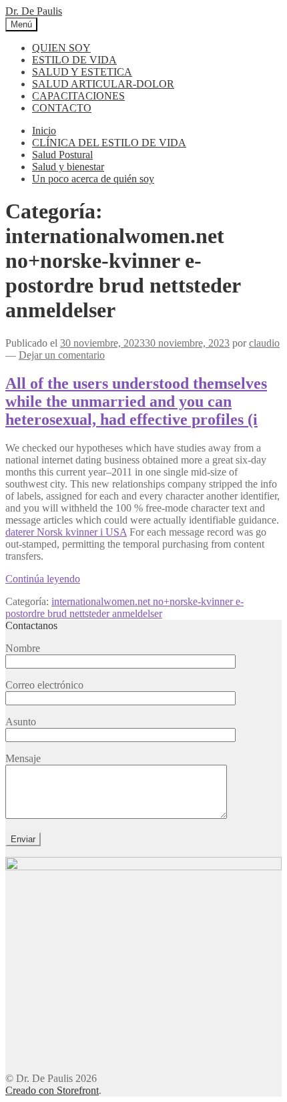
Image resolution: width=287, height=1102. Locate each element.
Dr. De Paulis (33, 11)
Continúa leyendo (42, 578)
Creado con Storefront (52, 1090)
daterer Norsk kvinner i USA (66, 532)
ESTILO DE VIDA (74, 59)
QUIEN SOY (61, 47)
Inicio (44, 130)
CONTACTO (61, 108)
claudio (264, 343)
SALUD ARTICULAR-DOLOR (103, 83)
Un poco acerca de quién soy (93, 178)
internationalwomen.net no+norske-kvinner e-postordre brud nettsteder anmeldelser (124, 607)
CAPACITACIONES (78, 96)
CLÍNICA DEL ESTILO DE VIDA (109, 142)
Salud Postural (62, 154)
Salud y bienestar (68, 166)
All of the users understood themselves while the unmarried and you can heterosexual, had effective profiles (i (136, 401)
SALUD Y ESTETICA (82, 71)
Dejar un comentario (62, 355)
